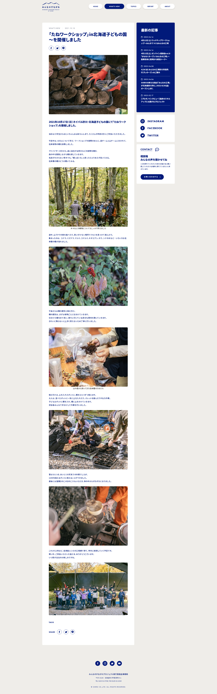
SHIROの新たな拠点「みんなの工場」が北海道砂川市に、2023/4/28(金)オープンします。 (155, 85)
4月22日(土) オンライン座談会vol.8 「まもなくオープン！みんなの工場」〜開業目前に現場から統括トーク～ (155, 56)
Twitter (57, 48)
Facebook (51, 48)
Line (63, 48)
